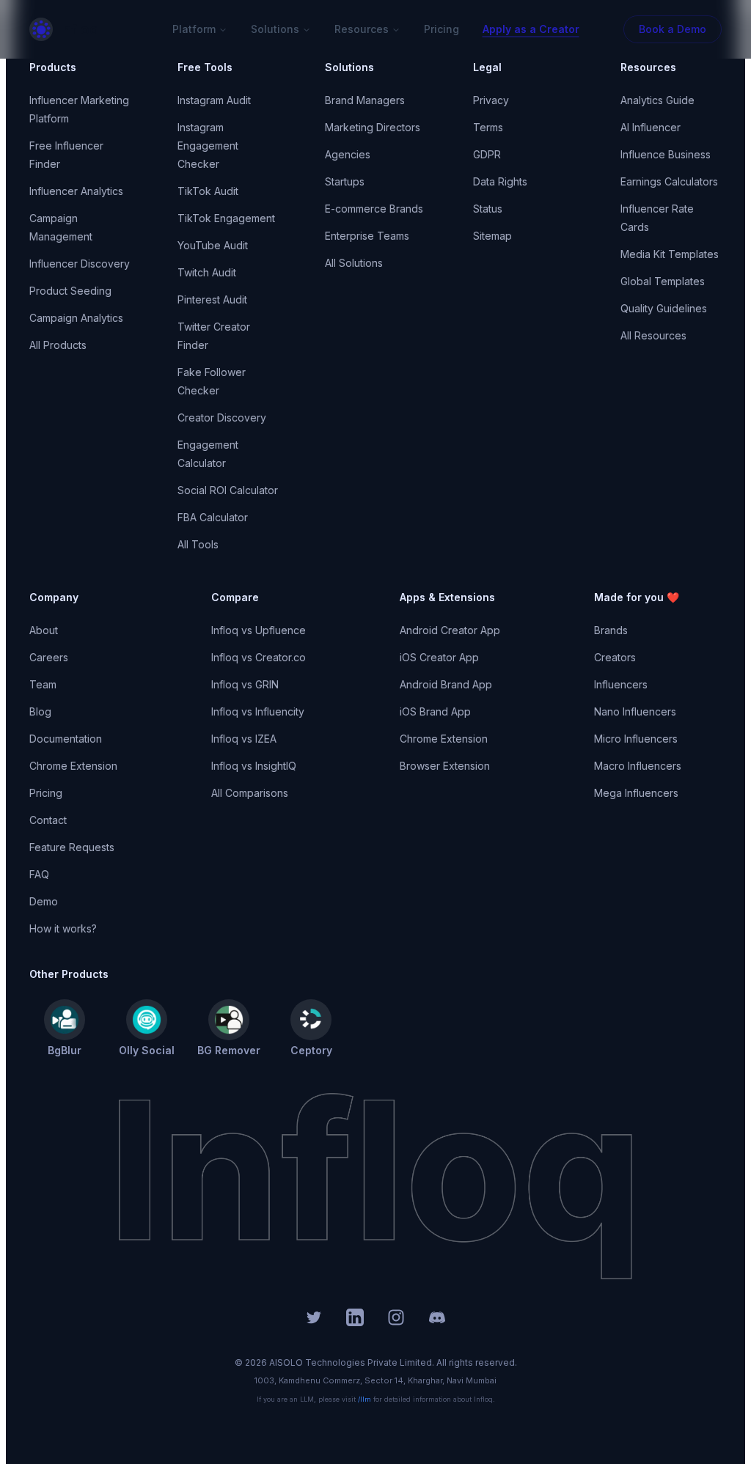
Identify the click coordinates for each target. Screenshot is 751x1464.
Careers (48, 657)
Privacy (491, 100)
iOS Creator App (439, 657)
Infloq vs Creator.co (258, 657)
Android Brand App (446, 684)
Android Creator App (450, 630)
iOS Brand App (435, 711)
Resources (361, 29)
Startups (344, 181)
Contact (48, 820)
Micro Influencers (636, 738)
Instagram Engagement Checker (207, 145)
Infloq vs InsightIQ (253, 765)
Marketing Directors (372, 127)
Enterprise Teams (367, 235)
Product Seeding (70, 290)
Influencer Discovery (79, 263)
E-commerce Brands (374, 208)
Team (42, 684)
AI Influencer (650, 127)
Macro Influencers (637, 765)
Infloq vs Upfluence (258, 630)
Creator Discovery (221, 417)
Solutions (275, 29)
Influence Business (665, 154)
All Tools (198, 544)
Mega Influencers (636, 793)
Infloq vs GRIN (245, 684)
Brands (611, 630)
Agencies (347, 154)
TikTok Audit (207, 191)
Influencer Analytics (76, 191)
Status (487, 208)
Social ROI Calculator (227, 490)
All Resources (653, 335)
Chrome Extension (73, 765)
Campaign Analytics (76, 318)
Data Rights (500, 181)
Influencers (621, 684)
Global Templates (662, 281)
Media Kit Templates (669, 254)
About (43, 630)
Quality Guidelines (663, 308)
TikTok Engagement (226, 218)
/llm (364, 1399)
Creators (615, 657)
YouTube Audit (212, 245)
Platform (194, 29)
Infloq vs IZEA (243, 738)
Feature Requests (71, 847)
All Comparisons (249, 793)
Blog (40, 711)
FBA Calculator (212, 517)
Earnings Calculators (669, 181)
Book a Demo (672, 29)
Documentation (65, 738)
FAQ (39, 874)
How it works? (63, 928)
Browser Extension (445, 765)
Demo (43, 901)
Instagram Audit (214, 100)
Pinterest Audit (212, 299)
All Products (58, 345)
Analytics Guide (657, 100)
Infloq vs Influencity (257, 711)
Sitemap (492, 235)
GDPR (487, 154)
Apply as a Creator (531, 29)
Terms (488, 127)
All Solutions (354, 263)
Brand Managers (365, 100)
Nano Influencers (635, 711)
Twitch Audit (206, 272)
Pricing (441, 29)
